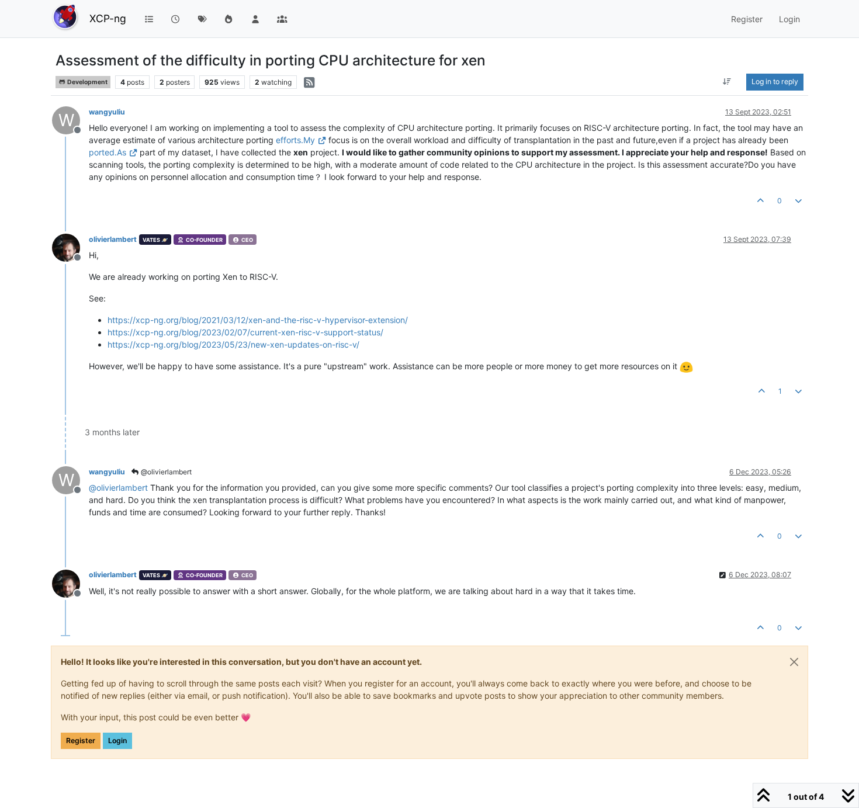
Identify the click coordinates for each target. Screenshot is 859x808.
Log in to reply (774, 81)
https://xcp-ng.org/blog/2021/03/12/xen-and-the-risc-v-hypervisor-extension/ (258, 320)
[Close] (794, 662)
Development (87, 82)
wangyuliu (107, 111)
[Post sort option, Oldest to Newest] (727, 82)
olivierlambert (113, 239)
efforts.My (295, 140)
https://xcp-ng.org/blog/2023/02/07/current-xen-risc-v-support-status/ (245, 332)
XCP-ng (107, 18)
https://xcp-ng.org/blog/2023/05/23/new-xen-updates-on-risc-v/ (233, 344)
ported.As (107, 152)
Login (117, 740)
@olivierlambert (165, 471)
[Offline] (70, 247)
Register (80, 740)
